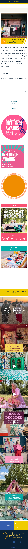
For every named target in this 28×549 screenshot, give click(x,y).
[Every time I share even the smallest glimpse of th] (14, 506)
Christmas (14, 99)
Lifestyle (14, 103)
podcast (23, 78)
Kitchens (17, 78)
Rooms (14, 106)
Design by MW (14, 547)
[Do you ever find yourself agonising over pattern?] (14, 366)
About (22, 545)
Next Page (21, 89)
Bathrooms (4, 78)
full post (5, 73)
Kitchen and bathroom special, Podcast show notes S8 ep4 (15, 41)
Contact (17, 545)
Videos (14, 108)
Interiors (11, 78)
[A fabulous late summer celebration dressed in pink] (14, 394)
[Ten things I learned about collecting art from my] (14, 338)
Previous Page (7, 89)
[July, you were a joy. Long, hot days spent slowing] (14, 478)
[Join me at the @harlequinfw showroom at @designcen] (14, 422)
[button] (26, 2)
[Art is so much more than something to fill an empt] (14, 450)
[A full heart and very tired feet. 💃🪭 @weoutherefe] (14, 310)
